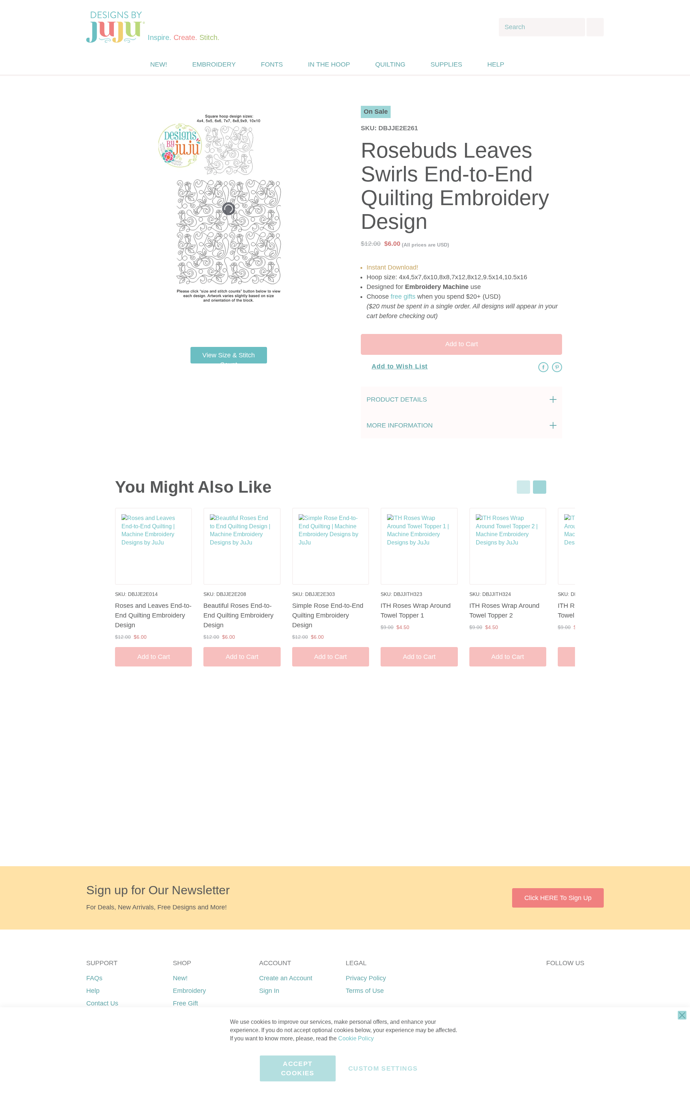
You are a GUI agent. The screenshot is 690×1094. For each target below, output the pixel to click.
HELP (495, 64)
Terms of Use (365, 990)
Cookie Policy (356, 1038)
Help (93, 990)
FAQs (94, 978)
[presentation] (539, 487)
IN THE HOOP (329, 64)
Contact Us (102, 1003)
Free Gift (185, 1003)
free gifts (403, 296)
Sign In (269, 990)
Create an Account (285, 978)
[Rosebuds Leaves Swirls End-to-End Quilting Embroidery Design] (296, 323)
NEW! (158, 64)
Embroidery (189, 990)
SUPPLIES (446, 64)
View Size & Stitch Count (228, 357)
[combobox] (542, 27)
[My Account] (526, 64)
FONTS (272, 64)
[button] (540, 64)
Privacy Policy (366, 978)
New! (180, 978)
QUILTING (390, 64)
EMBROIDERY (214, 64)
